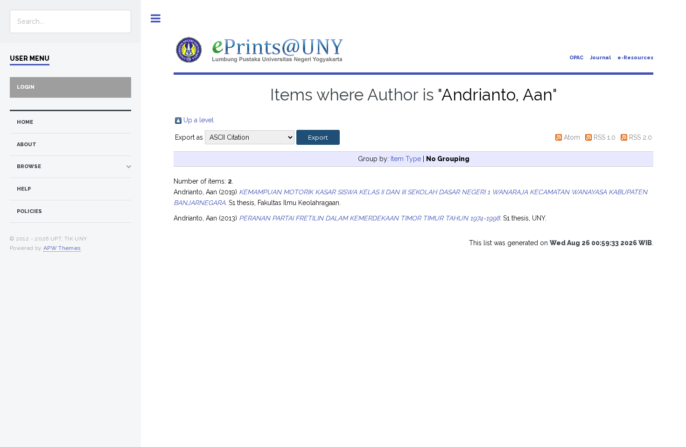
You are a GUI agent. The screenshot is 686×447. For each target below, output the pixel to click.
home (25, 122)
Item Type (406, 159)
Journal (600, 58)
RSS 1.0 (605, 137)
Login (26, 87)
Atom (572, 137)
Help (24, 189)
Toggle (155, 18)
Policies (29, 211)
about (26, 145)
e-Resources (635, 58)
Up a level (198, 120)
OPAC (576, 58)
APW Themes (62, 248)
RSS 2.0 (640, 137)
